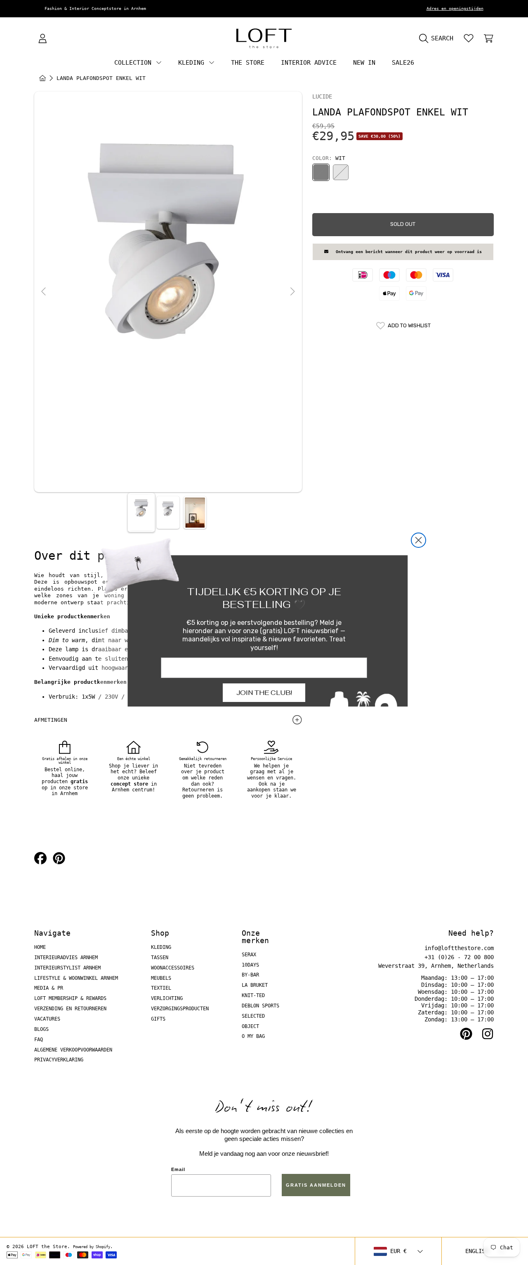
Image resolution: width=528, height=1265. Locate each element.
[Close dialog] (418, 540)
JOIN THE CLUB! (264, 692)
